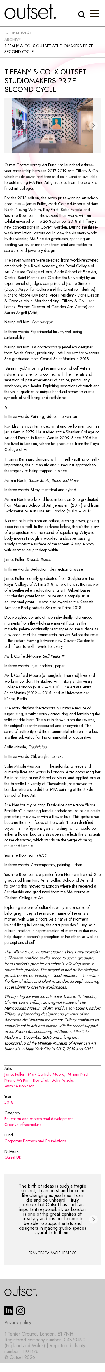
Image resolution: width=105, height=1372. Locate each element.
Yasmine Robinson (19, 1086)
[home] (30, 11)
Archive (12, 39)
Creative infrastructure (22, 1124)
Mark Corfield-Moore (46, 1074)
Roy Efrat (40, 1080)
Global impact (19, 33)
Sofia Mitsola (62, 1080)
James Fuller (14, 1074)
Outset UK (12, 1157)
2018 (8, 1102)
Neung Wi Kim (16, 1080)
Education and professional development (38, 1119)
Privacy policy (17, 1323)
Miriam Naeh (79, 1074)
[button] (95, 13)
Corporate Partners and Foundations (35, 1141)
